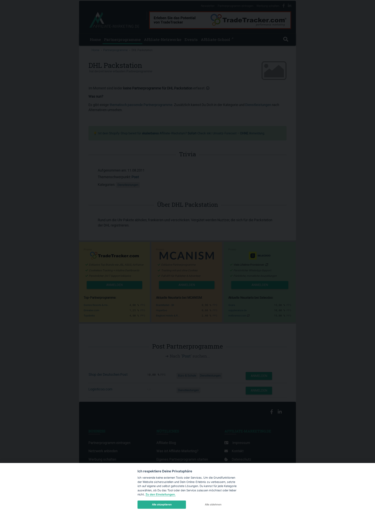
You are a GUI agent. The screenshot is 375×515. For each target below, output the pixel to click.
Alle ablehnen (213, 504)
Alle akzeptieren (162, 504)
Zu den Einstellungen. (161, 494)
